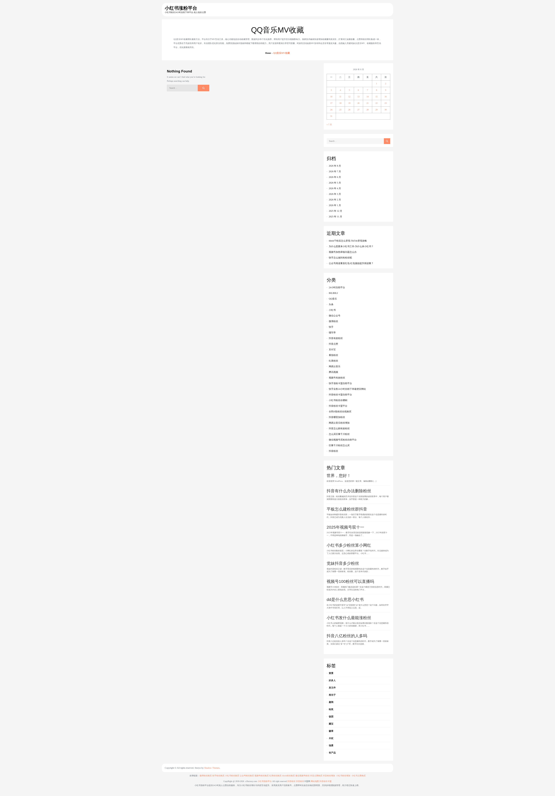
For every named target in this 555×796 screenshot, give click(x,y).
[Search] (203, 88)
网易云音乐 (334, 366)
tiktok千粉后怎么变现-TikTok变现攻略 (348, 240)
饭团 (331, 716)
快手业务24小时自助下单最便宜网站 (347, 389)
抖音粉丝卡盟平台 (338, 406)
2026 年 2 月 (335, 199)
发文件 (332, 687)
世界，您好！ (339, 475)
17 (331, 103)
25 (340, 110)
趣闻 (331, 702)
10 (331, 97)
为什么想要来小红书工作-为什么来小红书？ (351, 246)
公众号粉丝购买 (247, 776)
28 (368, 110)
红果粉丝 (333, 361)
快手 (331, 327)
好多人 (332, 680)
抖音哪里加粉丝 (337, 417)
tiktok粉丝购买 (288, 776)
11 (340, 97)
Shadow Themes (212, 768)
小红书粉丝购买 (232, 776)
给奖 (331, 709)
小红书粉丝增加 (343, 776)
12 (349, 97)
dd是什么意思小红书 (345, 599)
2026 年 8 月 (335, 166)
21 (368, 103)
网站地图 (315, 781)
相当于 (332, 695)
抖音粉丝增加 (329, 776)
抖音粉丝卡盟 (325, 781)
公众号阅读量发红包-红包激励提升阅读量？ (351, 263)
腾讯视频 (333, 372)
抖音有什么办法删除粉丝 (349, 491)
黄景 (331, 673)
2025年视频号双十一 (345, 527)
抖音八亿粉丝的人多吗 (347, 636)
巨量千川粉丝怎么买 (339, 445)
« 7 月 (329, 125)
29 (376, 110)
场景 (331, 745)
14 (368, 97)
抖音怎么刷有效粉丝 (339, 428)
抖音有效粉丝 (336, 338)
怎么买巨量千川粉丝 (339, 434)
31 (331, 116)
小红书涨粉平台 (181, 8)
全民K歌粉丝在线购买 (340, 411)
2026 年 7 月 (335, 171)
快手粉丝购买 (218, 776)
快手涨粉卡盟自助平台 (340, 383)
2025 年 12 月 (335, 211)
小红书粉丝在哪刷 (338, 400)
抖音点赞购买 (316, 776)
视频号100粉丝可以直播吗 (350, 581)
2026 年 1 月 (335, 205)
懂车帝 (332, 332)
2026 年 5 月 (335, 183)
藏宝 (331, 724)
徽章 (331, 731)
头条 (331, 304)
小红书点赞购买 (359, 776)
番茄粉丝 (333, 355)
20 (358, 103)
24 (331, 110)
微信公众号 (334, 315)
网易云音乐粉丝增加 (339, 423)
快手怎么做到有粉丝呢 (340, 257)
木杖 (331, 738)
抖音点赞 (333, 344)
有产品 (332, 752)
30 (386, 110)
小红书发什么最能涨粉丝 (349, 618)
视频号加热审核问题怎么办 (343, 252)
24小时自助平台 (337, 287)
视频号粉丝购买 (262, 776)
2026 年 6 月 (335, 177)
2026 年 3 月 (335, 194)
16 (386, 97)
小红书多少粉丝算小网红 (349, 545)
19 (349, 103)
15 (376, 97)
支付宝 (332, 349)
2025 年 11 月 (335, 216)
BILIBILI (333, 293)
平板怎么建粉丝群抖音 (347, 509)
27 (358, 110)
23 (386, 103)
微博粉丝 (333, 321)
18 (340, 103)
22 (376, 103)
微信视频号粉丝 (302, 776)
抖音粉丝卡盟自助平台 (340, 394)
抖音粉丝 (333, 451)
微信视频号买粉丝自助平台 (343, 439)
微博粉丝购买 (206, 776)
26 (349, 110)
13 (358, 97)
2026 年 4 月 (335, 188)
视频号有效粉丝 (337, 377)
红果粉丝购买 (275, 776)
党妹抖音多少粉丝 (343, 563)
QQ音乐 (333, 298)
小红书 (332, 310)
